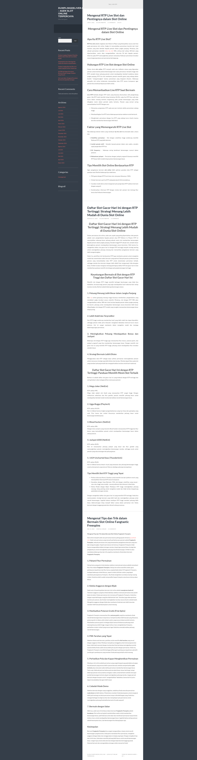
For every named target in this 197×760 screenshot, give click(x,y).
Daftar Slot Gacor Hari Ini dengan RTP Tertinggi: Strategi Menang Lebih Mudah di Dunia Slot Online (112, 211)
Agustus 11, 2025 (92, 218)
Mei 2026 (60, 117)
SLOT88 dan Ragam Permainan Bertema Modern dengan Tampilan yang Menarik (67, 73)
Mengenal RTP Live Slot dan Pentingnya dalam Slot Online (107, 17)
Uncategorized (62, 177)
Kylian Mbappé (101, 22)
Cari (59, 37)
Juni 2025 (60, 153)
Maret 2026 (61, 123)
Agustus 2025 (61, 146)
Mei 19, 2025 (90, 529)
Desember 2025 (62, 133)
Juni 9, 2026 (90, 22)
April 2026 (61, 120)
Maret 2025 (61, 163)
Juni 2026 (60, 114)
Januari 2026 (61, 130)
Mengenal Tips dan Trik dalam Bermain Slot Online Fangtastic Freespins (108, 521)
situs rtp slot (109, 51)
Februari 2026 (61, 127)
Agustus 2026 (61, 107)
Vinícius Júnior (101, 529)
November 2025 (62, 136)
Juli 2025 (60, 149)
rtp (91, 297)
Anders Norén (132, 754)
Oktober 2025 (61, 140)
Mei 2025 (60, 156)
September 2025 (62, 143)
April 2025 (61, 159)
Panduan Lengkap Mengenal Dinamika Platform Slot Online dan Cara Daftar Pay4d (67, 56)
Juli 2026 (60, 110)
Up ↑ (123, 756)
